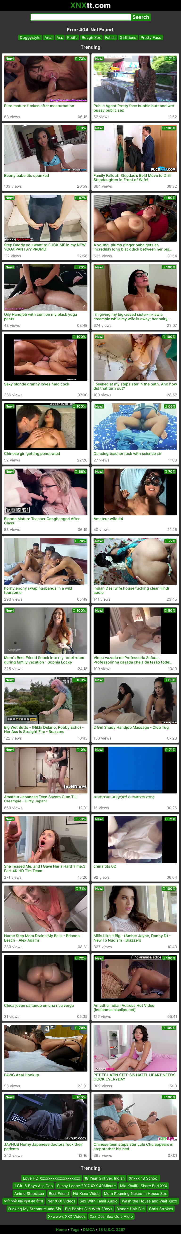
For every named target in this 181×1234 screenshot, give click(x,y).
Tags (74, 1229)
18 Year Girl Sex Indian (104, 1178)
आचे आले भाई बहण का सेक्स (23, 1201)
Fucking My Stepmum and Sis (34, 1208)
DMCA (89, 1229)
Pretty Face (151, 37)
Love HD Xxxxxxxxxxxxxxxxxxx (51, 1178)
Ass (60, 37)
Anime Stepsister (29, 1193)
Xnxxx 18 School (143, 1178)
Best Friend (59, 1193)
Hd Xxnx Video (86, 1193)
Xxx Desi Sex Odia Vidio (111, 1216)
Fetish (110, 37)
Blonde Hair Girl (130, 1208)
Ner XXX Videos (61, 1201)
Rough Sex (91, 37)
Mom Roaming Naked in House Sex (135, 1193)
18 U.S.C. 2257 (112, 1229)
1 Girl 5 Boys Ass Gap (33, 1185)
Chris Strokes (161, 1208)
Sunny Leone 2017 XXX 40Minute (86, 1185)
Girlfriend (128, 37)
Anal (48, 37)
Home (61, 1229)
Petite (72, 37)
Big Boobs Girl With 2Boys (88, 1208)
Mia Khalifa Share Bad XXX (143, 1185)
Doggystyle (30, 37)
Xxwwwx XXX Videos (67, 1216)
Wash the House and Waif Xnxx (149, 1201)
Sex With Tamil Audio (99, 1201)
